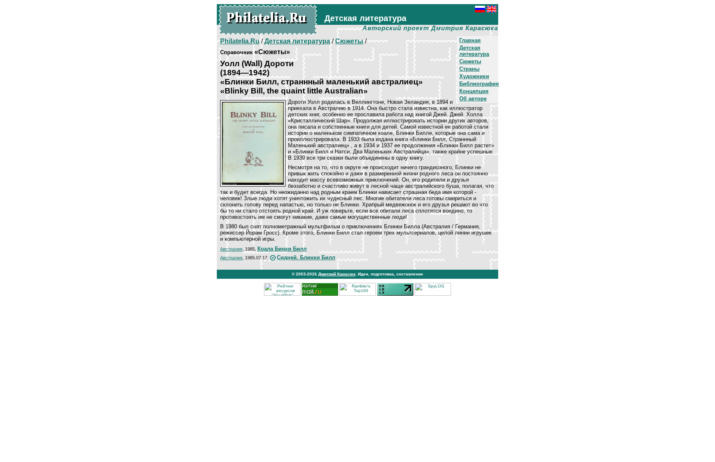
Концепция (474, 91)
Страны (469, 69)
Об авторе (473, 99)
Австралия (231, 249)
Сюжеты (470, 61)
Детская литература (474, 51)
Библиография (479, 84)
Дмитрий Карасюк (336, 274)
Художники (474, 76)
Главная (470, 40)
